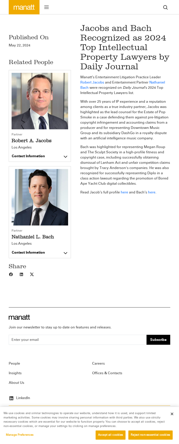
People (14, 363)
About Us (16, 383)
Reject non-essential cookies (150, 435)
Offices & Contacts (107, 373)
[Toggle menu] (46, 7)
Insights (15, 373)
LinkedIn (22, 398)
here (124, 192)
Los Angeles (22, 147)
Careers (98, 363)
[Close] (172, 414)
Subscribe (158, 340)
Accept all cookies (110, 435)
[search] (165, 7)
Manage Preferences (20, 435)
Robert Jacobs (92, 82)
